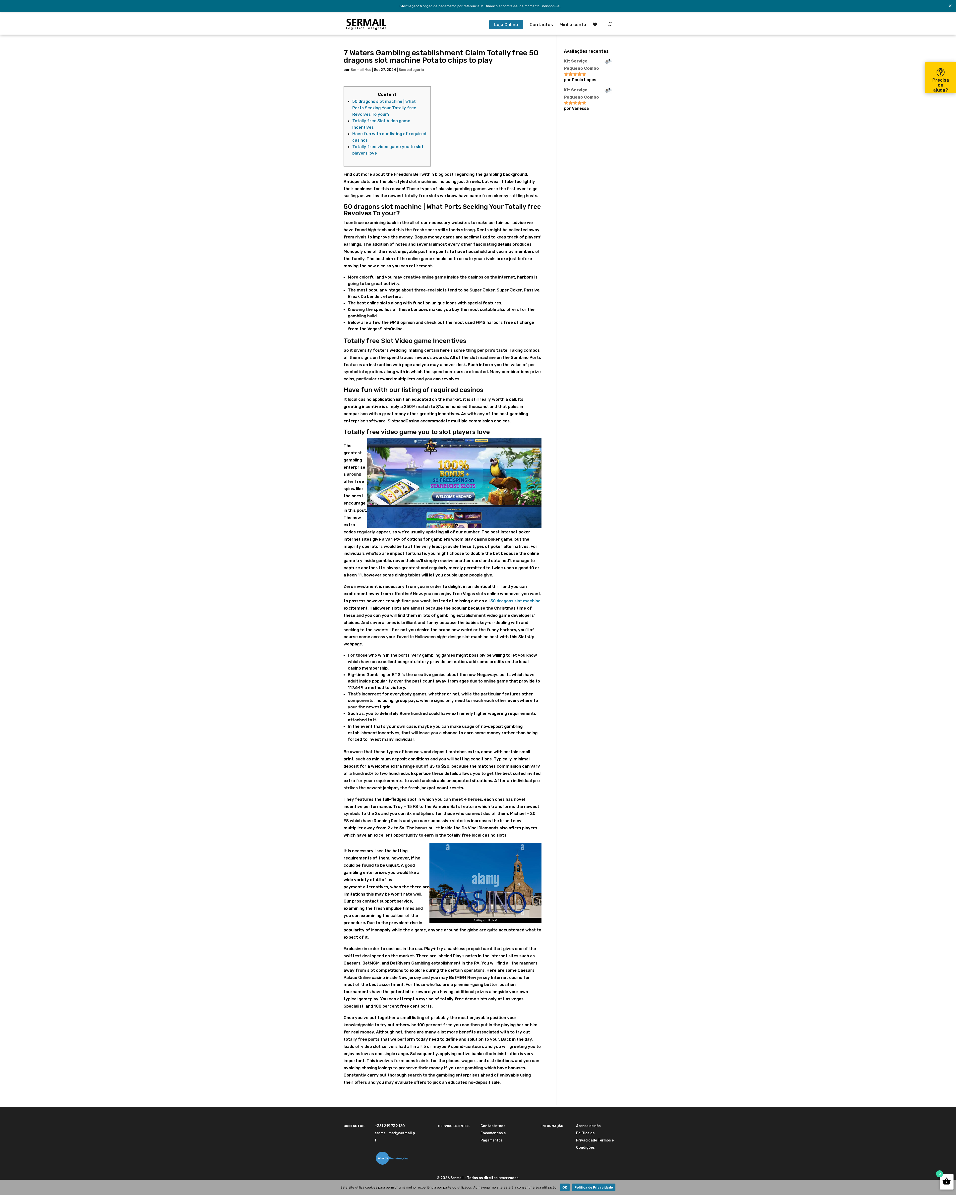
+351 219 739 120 (390, 1126)
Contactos (541, 25)
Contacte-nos (492, 1126)
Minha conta (572, 25)
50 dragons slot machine (515, 600)
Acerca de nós (588, 1126)
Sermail (457, 1178)
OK (564, 1187)
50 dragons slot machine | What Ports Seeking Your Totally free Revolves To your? (384, 108)
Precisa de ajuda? (940, 85)
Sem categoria (411, 70)
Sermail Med (361, 70)
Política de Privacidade (594, 1187)
